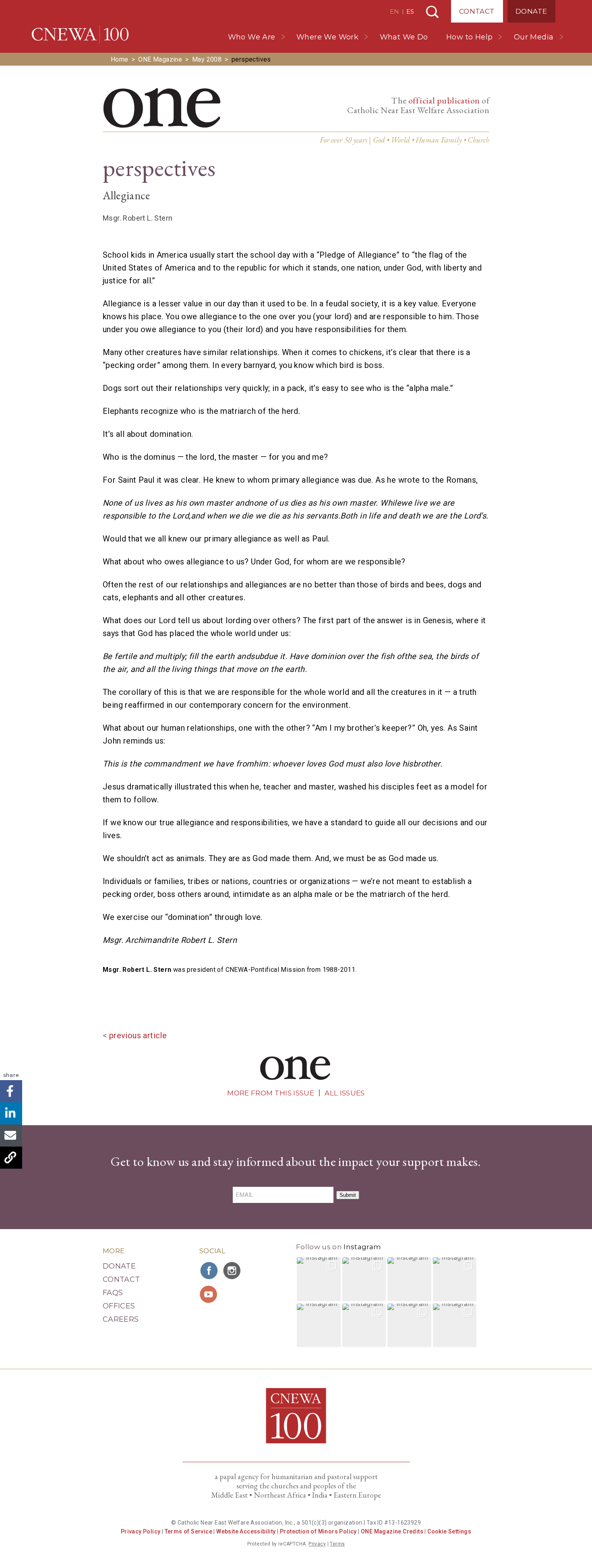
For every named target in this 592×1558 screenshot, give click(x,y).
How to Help (469, 37)
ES (410, 11)
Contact (477, 11)
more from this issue (270, 1093)
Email (11, 1135)
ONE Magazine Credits (392, 1531)
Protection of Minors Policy (318, 1531)
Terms (337, 1544)
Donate (531, 11)
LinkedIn (11, 1113)
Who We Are (251, 37)
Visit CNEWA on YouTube (209, 1294)
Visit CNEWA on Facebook (209, 1270)
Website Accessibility (245, 1531)
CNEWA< (80, 34)
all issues (344, 1093)
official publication (444, 100)
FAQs (113, 1292)
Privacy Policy (141, 1531)
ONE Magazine (160, 59)
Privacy (317, 1544)
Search (432, 12)
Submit (347, 1195)
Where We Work (327, 37)
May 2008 (206, 59)
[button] (319, 1279)
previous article (138, 1035)
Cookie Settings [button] (449, 1531)
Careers (121, 1319)
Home (119, 59)
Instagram (362, 1247)
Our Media (534, 37)
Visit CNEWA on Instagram (233, 1270)
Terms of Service (188, 1531)
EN (394, 11)
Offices (119, 1306)
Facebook (11, 1091)
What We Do (404, 37)
